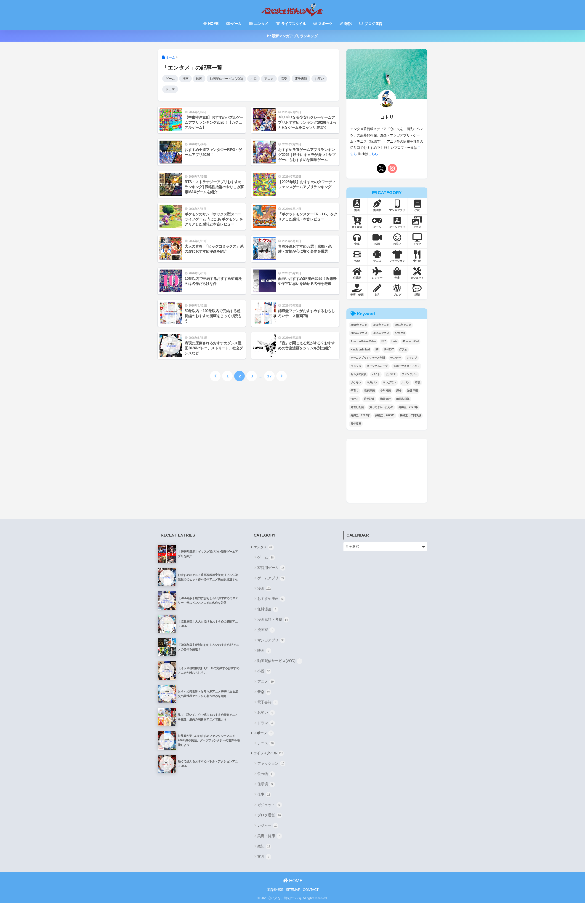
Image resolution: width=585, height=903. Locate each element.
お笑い (319, 78)
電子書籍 (301, 78)
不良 (417, 382)
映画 (199, 78)
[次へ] (281, 376)
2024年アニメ (359, 333)
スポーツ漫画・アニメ (406, 366)
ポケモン (356, 382)
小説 (253, 78)
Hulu (394, 341)
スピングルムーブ (377, 366)
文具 (263, 856)
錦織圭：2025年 (384, 415)
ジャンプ (412, 357)
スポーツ (324, 24)
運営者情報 (274, 890)
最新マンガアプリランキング (294, 36)
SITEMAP (293, 890)
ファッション (270, 763)
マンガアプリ (270, 640)
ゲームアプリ (270, 578)
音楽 (284, 78)
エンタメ (260, 24)
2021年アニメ (403, 324)
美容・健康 (268, 836)
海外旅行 (385, 399)
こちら (373, 154)
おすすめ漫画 (270, 599)
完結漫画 (369, 390)
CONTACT (311, 890)
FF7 (383, 341)
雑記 (348, 24)
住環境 (265, 784)
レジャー (267, 825)
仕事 (263, 794)
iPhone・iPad (410, 341)
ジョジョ (356, 366)
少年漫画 (385, 390)
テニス (265, 743)
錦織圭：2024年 (360, 415)
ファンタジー (409, 374)
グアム (403, 349)
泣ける (355, 399)
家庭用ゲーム (270, 568)
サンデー (395, 357)
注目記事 (369, 399)
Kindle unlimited (360, 349)
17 (269, 376)
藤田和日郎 (403, 399)
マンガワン (389, 382)
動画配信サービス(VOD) (226, 78)
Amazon (400, 333)
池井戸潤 (412, 390)
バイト (376, 374)
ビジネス (391, 374)
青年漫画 (356, 423)
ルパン (406, 382)
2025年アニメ (381, 333)
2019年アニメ (359, 324)
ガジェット (268, 805)
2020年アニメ (381, 324)
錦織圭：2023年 (408, 407)
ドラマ (170, 89)
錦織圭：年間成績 (410, 415)
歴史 (399, 390)
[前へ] (215, 376)
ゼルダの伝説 (358, 374)
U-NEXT (389, 349)
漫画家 (265, 630)
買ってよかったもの (381, 407)
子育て (355, 390)
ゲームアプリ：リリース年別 (368, 357)
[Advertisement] (386, 471)
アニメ (269, 78)
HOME (213, 24)
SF (376, 349)
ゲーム (236, 24)
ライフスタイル (293, 24)
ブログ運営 (373, 24)
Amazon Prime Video (363, 341)
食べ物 (265, 774)
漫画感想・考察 (272, 619)
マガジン (372, 382)
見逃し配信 (357, 407)
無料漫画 (267, 609)
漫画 (185, 78)
